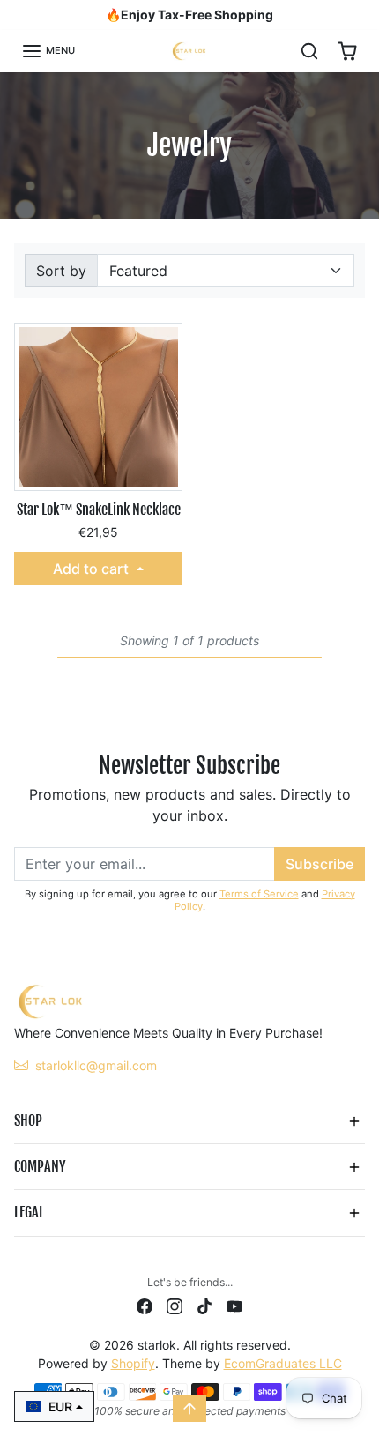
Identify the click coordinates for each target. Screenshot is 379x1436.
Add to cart (92, 568)
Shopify (133, 1363)
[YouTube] (234, 1305)
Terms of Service (259, 894)
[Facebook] (145, 1305)
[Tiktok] (204, 1305)
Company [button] (40, 1166)
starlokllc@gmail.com (96, 1065)
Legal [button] (29, 1212)
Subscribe (319, 864)
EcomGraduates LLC (283, 1363)
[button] (48, 51)
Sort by (61, 270)
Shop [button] (28, 1120)
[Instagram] (175, 1305)
